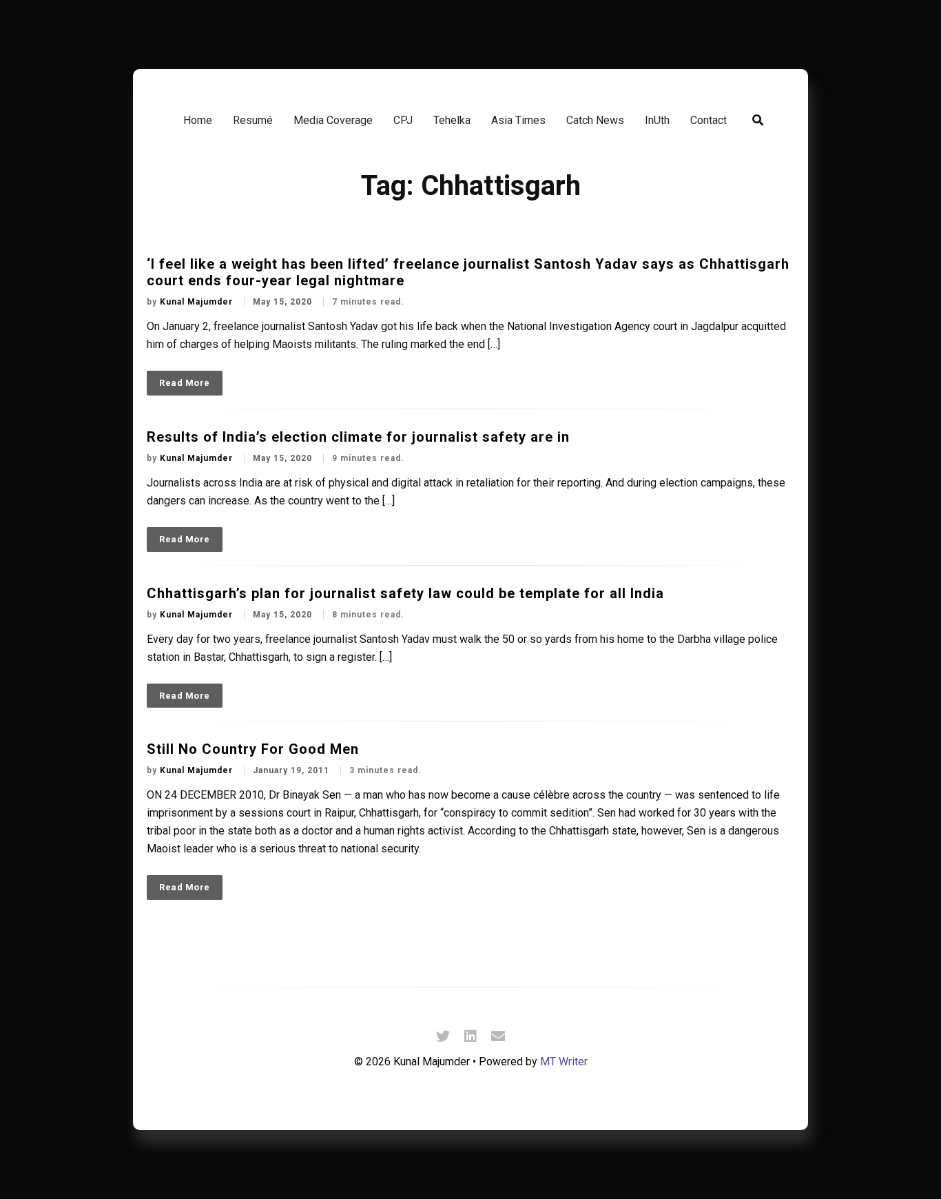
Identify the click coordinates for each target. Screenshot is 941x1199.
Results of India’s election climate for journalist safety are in (358, 437)
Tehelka (451, 120)
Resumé (253, 120)
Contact (708, 120)
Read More (184, 383)
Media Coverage (333, 120)
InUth (657, 120)
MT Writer (564, 1061)
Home (197, 120)
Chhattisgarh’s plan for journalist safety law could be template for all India (405, 593)
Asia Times (518, 120)
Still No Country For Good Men (253, 749)
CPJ (403, 120)
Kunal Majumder (198, 302)
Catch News (595, 120)
